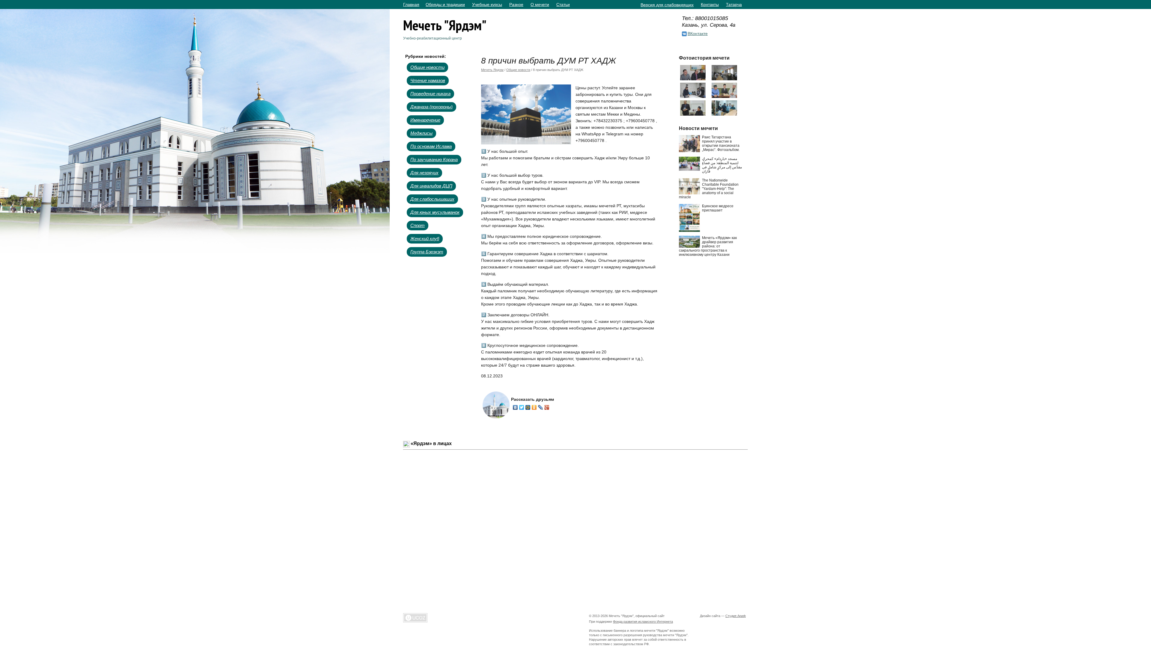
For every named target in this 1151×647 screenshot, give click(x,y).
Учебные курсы (487, 4)
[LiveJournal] (540, 407)
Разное (516, 4)
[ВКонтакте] (515, 407)
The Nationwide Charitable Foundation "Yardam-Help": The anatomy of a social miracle (709, 188)
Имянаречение (425, 120)
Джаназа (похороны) (431, 106)
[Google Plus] (547, 407)
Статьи (563, 4)
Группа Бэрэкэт (426, 251)
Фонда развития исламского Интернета (643, 621)
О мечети (540, 4)
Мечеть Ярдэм (492, 70)
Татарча (734, 4)
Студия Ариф (735, 616)
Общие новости (427, 67)
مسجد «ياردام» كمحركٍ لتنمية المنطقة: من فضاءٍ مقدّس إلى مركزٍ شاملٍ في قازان (722, 165)
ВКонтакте (698, 33)
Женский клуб (424, 238)
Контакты (710, 4)
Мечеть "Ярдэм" (444, 25)
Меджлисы (421, 133)
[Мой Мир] (528, 407)
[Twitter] (522, 407)
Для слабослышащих (432, 199)
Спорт (417, 225)
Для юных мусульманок (435, 212)
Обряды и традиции (445, 4)
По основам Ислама (431, 146)
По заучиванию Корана (434, 159)
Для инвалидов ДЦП (431, 185)
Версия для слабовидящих (667, 4)
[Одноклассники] (534, 407)
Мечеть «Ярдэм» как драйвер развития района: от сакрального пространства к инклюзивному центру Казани (708, 246)
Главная (411, 4)
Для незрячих (424, 172)
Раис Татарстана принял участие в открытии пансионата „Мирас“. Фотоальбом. (720, 143)
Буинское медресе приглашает (717, 208)
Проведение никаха (430, 93)
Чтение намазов (427, 80)
